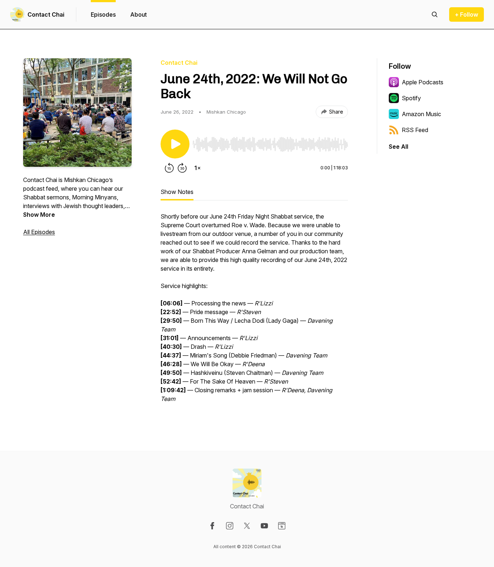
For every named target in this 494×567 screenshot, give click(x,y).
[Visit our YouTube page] (264, 525)
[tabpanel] (254, 311)
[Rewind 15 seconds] (169, 168)
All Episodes (39, 232)
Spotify (411, 98)
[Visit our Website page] (281, 525)
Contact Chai (45, 14)
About (138, 14)
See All (398, 146)
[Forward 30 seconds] (182, 168)
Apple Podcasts (422, 82)
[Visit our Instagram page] (229, 525)
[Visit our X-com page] (247, 525)
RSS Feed (415, 130)
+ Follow (466, 14)
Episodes (103, 14)
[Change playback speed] (197, 168)
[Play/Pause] (175, 144)
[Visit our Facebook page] (212, 525)
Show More (39, 214)
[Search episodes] (435, 14)
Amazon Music (421, 114)
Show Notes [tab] (177, 191)
